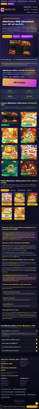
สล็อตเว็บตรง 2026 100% (5, 397)
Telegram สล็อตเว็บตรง (24, 381)
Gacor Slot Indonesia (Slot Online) (7, 391)
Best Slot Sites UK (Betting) (20, 391)
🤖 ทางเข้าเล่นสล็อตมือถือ (12, 1)
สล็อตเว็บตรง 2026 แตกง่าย (24, 362)
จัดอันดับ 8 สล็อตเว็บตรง (27, 36)
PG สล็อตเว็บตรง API (4, 380)
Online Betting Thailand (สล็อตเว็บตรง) (19, 389)
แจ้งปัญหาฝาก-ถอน (23, 385)
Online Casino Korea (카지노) (6, 389)
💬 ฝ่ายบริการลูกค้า (4, 1)
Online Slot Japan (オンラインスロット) (7, 394)
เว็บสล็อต (1, 408)
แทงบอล (8, 408)
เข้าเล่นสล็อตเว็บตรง (7, 204)
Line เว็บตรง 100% (23, 383)
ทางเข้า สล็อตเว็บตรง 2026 (31, 406)
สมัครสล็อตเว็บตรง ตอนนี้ (7, 36)
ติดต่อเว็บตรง (35, 12)
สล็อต (1, 405)
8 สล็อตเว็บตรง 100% (23, 361)
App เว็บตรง (29, 12)
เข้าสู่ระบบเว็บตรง (16, 36)
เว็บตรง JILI (29, 190)
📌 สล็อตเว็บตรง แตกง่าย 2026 (22, 1)
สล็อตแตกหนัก (35, 7)
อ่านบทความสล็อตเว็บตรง (24, 364)
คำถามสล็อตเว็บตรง (34, 9)
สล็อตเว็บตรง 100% (27, 7)
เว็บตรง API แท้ (26, 9)
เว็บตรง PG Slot (13, 190)
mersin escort (13, 408)
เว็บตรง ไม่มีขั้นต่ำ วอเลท (4, 381)
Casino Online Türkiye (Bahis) (20, 394)
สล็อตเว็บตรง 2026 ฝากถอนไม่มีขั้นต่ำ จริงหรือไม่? (19, 339)
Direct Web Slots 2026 (31, 394)
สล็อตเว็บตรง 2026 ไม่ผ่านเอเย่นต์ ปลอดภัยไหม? (19, 350)
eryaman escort (19, 408)
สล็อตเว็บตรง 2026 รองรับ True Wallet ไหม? (19, 343)
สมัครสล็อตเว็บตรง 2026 (5, 383)
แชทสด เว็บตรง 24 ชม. (23, 380)
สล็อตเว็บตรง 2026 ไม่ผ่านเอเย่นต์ (19, 401)
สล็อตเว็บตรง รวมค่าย (5, 190)
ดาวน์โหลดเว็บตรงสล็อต (4, 385)
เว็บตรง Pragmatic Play (21, 190)
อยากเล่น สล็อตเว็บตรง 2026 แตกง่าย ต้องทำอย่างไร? (19, 347)
